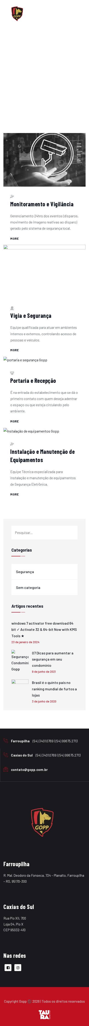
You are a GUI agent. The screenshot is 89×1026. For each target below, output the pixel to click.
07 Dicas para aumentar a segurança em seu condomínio (52, 659)
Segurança (25, 571)
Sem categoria (28, 587)
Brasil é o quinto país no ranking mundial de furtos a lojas (54, 688)
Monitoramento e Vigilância (41, 203)
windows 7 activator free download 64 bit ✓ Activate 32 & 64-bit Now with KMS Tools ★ (44, 629)
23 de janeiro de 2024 (25, 642)
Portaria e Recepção (33, 380)
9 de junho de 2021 (44, 671)
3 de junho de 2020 (44, 701)
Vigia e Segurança (31, 315)
